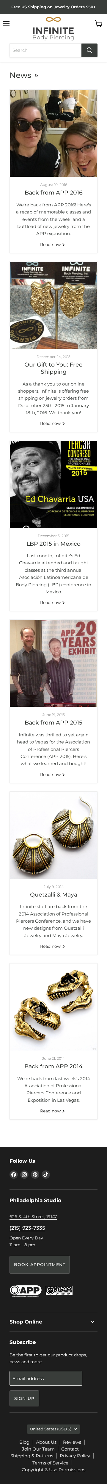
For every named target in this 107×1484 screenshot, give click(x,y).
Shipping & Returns (31, 1456)
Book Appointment (39, 1264)
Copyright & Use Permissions (53, 1469)
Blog (24, 1442)
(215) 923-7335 (27, 1228)
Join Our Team (38, 1449)
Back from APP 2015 (53, 722)
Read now (51, 244)
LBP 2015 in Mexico (53, 543)
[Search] (89, 50)
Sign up (24, 1398)
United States (50, 1429)
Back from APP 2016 (54, 192)
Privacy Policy (75, 1456)
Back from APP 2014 (53, 1066)
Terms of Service (50, 1463)
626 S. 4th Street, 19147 (33, 1216)
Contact (70, 1449)
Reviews (72, 1442)
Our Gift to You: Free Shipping (53, 368)
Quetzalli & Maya (53, 894)
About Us (46, 1442)
